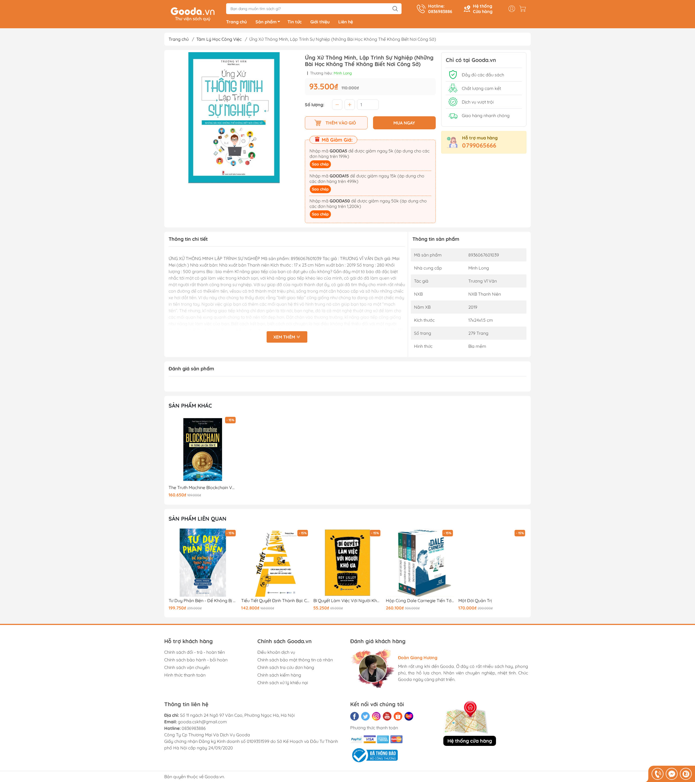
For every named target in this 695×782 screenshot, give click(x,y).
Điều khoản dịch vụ (276, 652)
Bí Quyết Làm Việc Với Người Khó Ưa (347, 600)
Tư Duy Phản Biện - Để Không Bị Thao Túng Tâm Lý (203, 600)
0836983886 (194, 728)
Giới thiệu (320, 21)
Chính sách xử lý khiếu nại (282, 682)
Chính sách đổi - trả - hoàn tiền (194, 652)
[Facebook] (354, 716)
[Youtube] (387, 716)
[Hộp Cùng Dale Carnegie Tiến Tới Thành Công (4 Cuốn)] (420, 562)
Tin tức (295, 21)
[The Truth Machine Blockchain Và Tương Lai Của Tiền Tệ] (203, 449)
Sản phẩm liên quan (197, 518)
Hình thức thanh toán (185, 675)
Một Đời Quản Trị (474, 600)
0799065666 (479, 145)
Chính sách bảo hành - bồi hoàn (196, 659)
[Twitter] (365, 716)
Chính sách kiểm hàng (279, 675)
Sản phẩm (266, 21)
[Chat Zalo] (686, 774)
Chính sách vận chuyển (187, 667)
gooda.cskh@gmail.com (202, 721)
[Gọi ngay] (658, 774)
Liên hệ (345, 21)
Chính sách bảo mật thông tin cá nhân (295, 659)
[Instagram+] (376, 716)
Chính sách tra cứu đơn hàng (285, 667)
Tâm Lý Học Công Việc (219, 39)
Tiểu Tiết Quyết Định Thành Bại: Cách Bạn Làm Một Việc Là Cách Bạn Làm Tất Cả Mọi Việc (275, 600)
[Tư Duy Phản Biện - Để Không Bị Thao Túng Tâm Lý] (203, 562)
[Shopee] (398, 716)
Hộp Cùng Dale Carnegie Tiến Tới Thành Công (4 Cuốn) (420, 600)
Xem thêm (284, 337)
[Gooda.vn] (192, 13)
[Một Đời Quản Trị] (492, 562)
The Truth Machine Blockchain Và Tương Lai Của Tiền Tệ (203, 487)
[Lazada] (409, 716)
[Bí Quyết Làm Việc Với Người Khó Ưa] (347, 562)
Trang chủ (236, 21)
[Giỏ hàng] (524, 8)
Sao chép (320, 164)
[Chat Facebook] (672, 774)
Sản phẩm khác (190, 405)
